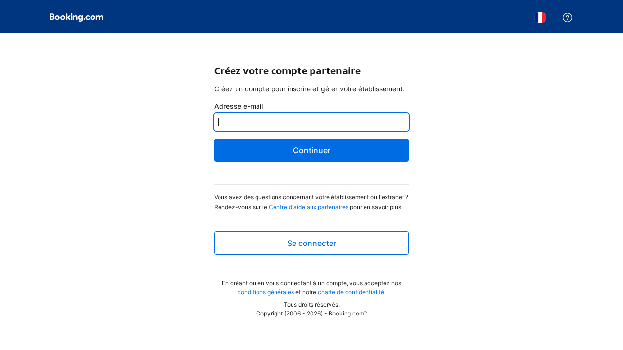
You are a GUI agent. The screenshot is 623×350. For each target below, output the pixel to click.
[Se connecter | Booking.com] (76, 17)
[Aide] (567, 17)
